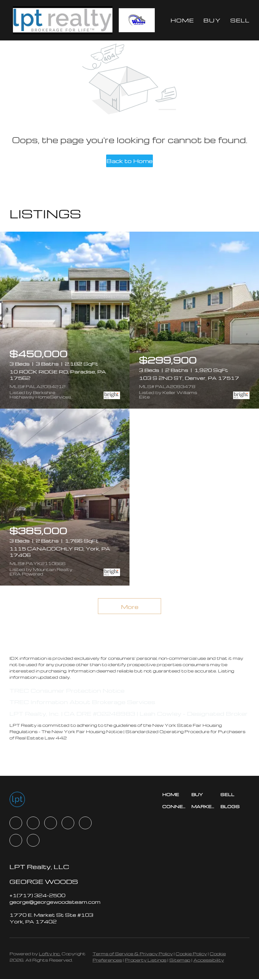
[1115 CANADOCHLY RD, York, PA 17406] (65, 497)
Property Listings (145, 960)
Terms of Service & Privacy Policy (133, 953)
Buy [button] (211, 20)
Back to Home (129, 160)
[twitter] (50, 823)
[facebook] (15, 823)
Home (182, 20)
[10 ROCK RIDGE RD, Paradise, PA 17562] (65, 320)
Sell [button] (240, 20)
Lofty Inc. (50, 953)
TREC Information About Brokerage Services (82, 701)
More (129, 606)
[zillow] (68, 823)
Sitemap (179, 960)
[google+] (33, 840)
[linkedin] (33, 823)
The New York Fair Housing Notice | (83, 731)
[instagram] (85, 823)
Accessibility (208, 960)
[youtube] (15, 840)
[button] (62, 20)
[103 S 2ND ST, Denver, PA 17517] (194, 320)
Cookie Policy (191, 953)
